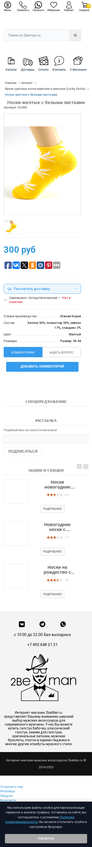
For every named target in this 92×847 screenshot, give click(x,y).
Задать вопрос (61, 352)
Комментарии (23, 352)
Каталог (27, 83)
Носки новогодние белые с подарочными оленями (57, 485)
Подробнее (52, 509)
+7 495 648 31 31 (42, 644)
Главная (10, 83)
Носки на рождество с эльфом (57, 570)
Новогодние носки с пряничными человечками (57, 527)
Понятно (46, 838)
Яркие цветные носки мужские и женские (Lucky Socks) (45, 89)
